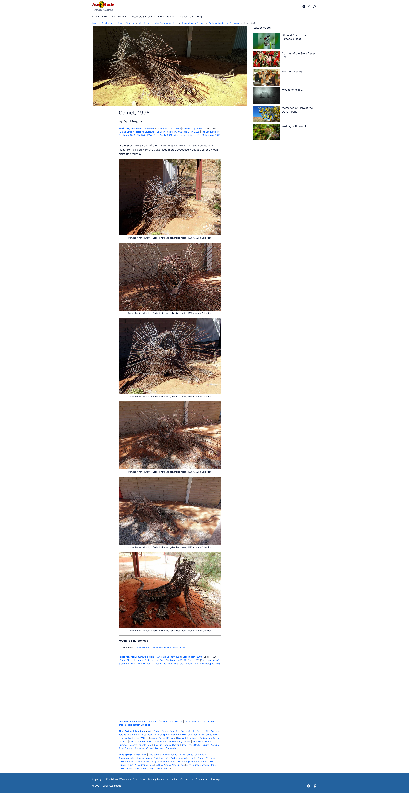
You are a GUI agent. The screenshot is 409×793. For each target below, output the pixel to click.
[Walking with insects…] (266, 132)
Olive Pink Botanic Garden (166, 745)
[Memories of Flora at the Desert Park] (266, 114)
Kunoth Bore (145, 745)
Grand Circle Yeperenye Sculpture (137, 131)
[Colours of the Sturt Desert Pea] (266, 59)
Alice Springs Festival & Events (159, 761)
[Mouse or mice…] (266, 96)
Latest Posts (262, 27)
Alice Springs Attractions (132, 731)
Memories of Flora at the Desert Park (297, 109)
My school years (292, 71)
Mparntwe (141, 754)
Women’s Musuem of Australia (161, 748)
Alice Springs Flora (144, 765)
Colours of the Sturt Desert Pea (299, 55)
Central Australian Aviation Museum (147, 741)
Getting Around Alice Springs (170, 765)
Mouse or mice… (292, 89)
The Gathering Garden (179, 741)
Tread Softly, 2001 (163, 135)
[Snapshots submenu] (193, 16)
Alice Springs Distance (131, 761)
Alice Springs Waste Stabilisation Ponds (177, 734)
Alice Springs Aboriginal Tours (201, 765)
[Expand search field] (315, 6)
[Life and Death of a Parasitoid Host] (266, 41)
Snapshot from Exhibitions (138, 724)
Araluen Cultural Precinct (132, 721)
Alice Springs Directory (203, 758)
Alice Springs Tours (129, 768)
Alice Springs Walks (209, 734)
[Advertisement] (170, 694)
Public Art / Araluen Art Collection (136, 128)
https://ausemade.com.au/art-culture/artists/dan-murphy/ (159, 647)
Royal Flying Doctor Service (195, 745)
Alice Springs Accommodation (163, 754)
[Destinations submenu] (128, 16)
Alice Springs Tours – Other (154, 768)
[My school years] (266, 78)
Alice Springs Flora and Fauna (192, 761)
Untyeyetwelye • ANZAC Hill (134, 738)
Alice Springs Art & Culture (150, 758)
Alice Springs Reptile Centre (190, 731)
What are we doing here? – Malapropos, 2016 (197, 135)
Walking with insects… (296, 126)
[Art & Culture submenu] (108, 16)
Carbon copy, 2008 (192, 128)
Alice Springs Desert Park (161, 731)
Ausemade (115, 785)
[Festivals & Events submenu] (154, 16)
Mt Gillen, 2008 (191, 131)
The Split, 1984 (144, 135)
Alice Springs (125, 754)
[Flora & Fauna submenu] (175, 16)
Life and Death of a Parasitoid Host (294, 37)
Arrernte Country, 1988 (169, 128)
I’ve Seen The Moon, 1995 (169, 131)
